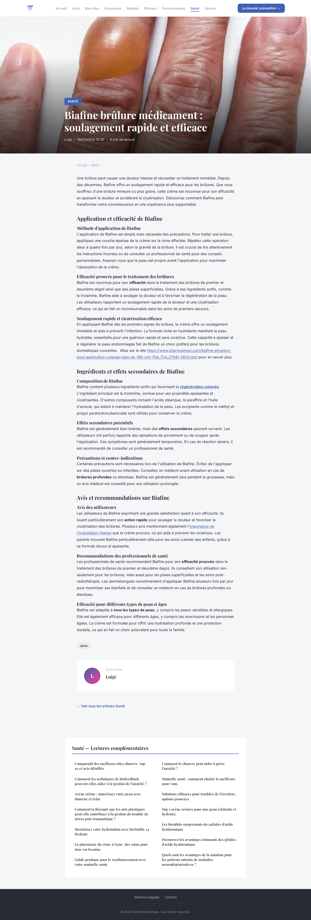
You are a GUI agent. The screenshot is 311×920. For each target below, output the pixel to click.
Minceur (150, 8)
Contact (171, 897)
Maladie (133, 8)
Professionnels (173, 8)
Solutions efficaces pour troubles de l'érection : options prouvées (199, 796)
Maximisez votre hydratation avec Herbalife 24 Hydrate (112, 831)
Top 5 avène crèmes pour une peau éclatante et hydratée (199, 811)
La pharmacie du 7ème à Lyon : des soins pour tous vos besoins (111, 846)
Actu (75, 8)
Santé (195, 8)
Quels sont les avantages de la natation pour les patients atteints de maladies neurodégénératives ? (197, 860)
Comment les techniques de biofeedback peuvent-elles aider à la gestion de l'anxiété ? (110, 781)
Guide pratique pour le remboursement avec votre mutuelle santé (110, 862)
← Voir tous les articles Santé (101, 706)
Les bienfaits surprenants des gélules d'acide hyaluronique (197, 826)
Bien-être (92, 8)
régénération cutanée (199, 386)
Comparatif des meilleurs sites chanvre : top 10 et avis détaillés (110, 766)
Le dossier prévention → (261, 8)
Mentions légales (146, 897)
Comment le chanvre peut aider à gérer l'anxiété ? (193, 766)
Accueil (61, 8)
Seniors (210, 8)
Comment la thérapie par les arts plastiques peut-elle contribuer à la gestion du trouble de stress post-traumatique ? (111, 814)
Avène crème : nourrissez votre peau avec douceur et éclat (108, 796)
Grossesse (113, 8)
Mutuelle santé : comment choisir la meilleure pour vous (198, 781)
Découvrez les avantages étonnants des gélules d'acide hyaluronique (199, 842)
